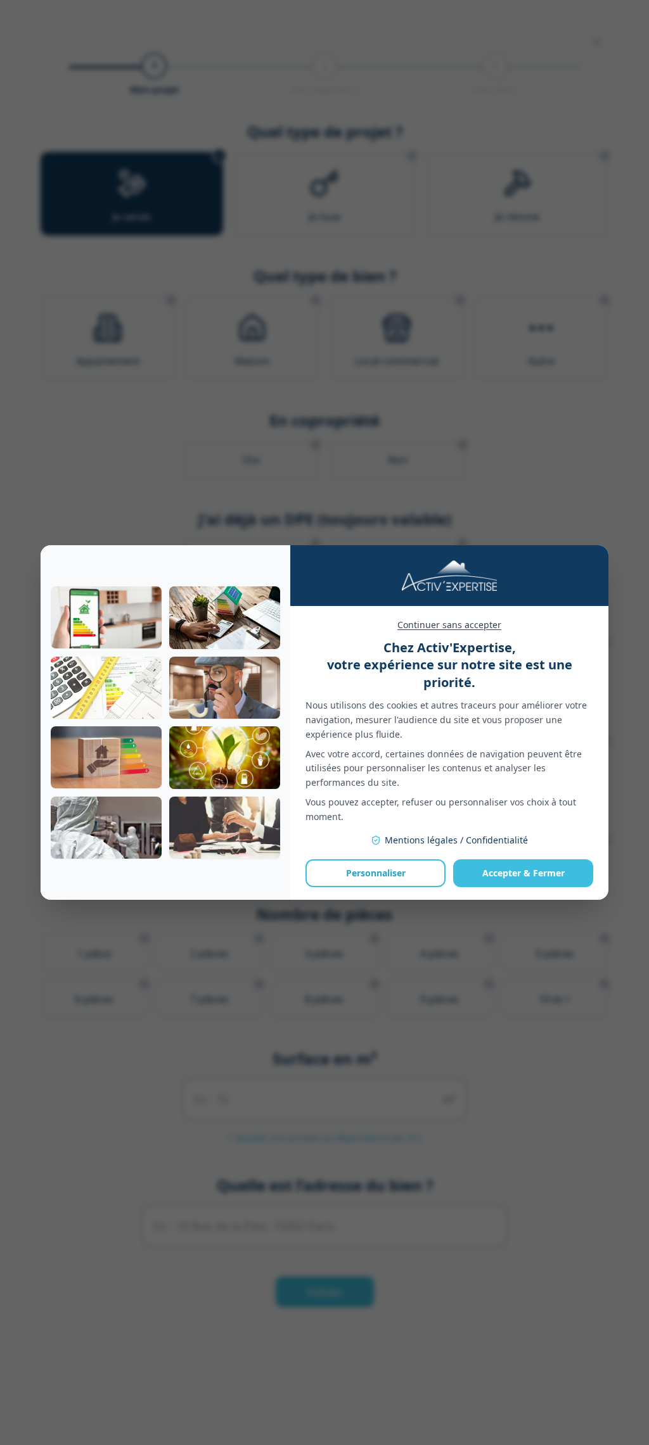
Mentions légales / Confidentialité (456, 840)
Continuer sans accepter (449, 625)
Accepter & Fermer (523, 873)
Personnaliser (376, 873)
